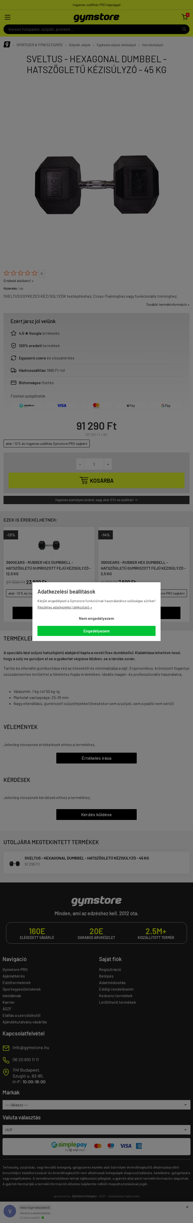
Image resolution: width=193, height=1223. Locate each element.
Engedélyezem (96, 630)
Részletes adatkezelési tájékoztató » (64, 607)
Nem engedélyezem (96, 618)
